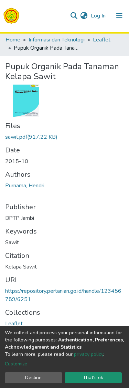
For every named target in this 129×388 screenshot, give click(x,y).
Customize (16, 364)
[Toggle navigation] (119, 16)
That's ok (93, 377)
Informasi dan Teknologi (57, 39)
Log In (99, 16)
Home (13, 39)
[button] (83, 16)
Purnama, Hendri (24, 185)
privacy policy (88, 354)
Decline (33, 377)
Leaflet (101, 39)
